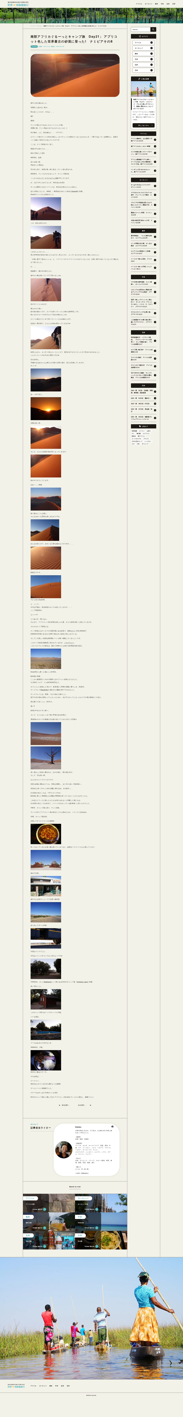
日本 (68, 1386)
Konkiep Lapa (82, 982)
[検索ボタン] (153, 29)
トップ (32, 26)
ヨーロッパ (43, 1386)
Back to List (75, 1187)
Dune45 (75, 191)
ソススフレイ (69, 643)
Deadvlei (44, 690)
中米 (56, 1386)
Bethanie (47, 982)
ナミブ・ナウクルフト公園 (48, 178)
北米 (62, 1386)
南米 (50, 1386)
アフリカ (39, 26)
